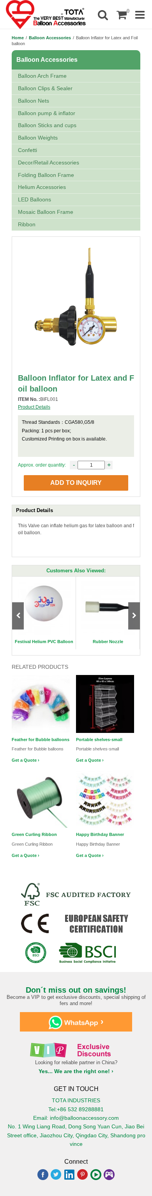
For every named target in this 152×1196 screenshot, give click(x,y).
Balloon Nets (33, 101)
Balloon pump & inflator (46, 113)
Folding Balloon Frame (46, 175)
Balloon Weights (38, 138)
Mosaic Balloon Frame (45, 212)
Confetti (27, 150)
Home (18, 37)
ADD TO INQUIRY (76, 482)
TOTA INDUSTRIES (76, 1100)
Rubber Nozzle (108, 641)
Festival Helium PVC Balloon (44, 641)
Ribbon (26, 224)
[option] (44, 613)
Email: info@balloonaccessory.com (76, 1118)
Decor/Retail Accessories (48, 162)
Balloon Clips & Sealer (45, 88)
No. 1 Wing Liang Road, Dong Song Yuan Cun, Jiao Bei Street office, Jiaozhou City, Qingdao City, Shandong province (76, 1135)
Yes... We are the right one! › (76, 1071)
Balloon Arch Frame (42, 76)
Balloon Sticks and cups (47, 125)
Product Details (34, 407)
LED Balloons (34, 199)
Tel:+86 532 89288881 (76, 1109)
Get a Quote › (25, 760)
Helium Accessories (42, 187)
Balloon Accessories (50, 37)
